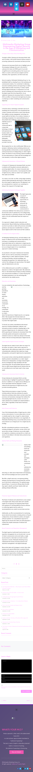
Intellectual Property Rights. (18, 764)
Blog (14, 40)
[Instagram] (22, 4)
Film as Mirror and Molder (8, 609)
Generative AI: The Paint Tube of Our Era (11, 622)
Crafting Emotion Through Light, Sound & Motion (12, 596)
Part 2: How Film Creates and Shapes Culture (12, 605)
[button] (13, 13)
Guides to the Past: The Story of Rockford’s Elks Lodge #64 (15, 618)
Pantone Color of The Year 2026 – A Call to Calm (13, 592)
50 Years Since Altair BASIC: (8, 613)
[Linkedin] (11, 4)
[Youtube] (28, 4)
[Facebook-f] (18, 769)
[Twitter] (16, 4)
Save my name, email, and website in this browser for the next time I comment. (16, 687)
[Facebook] (5, 4)
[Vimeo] (16, 9)
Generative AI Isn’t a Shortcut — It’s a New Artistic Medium (15, 601)
